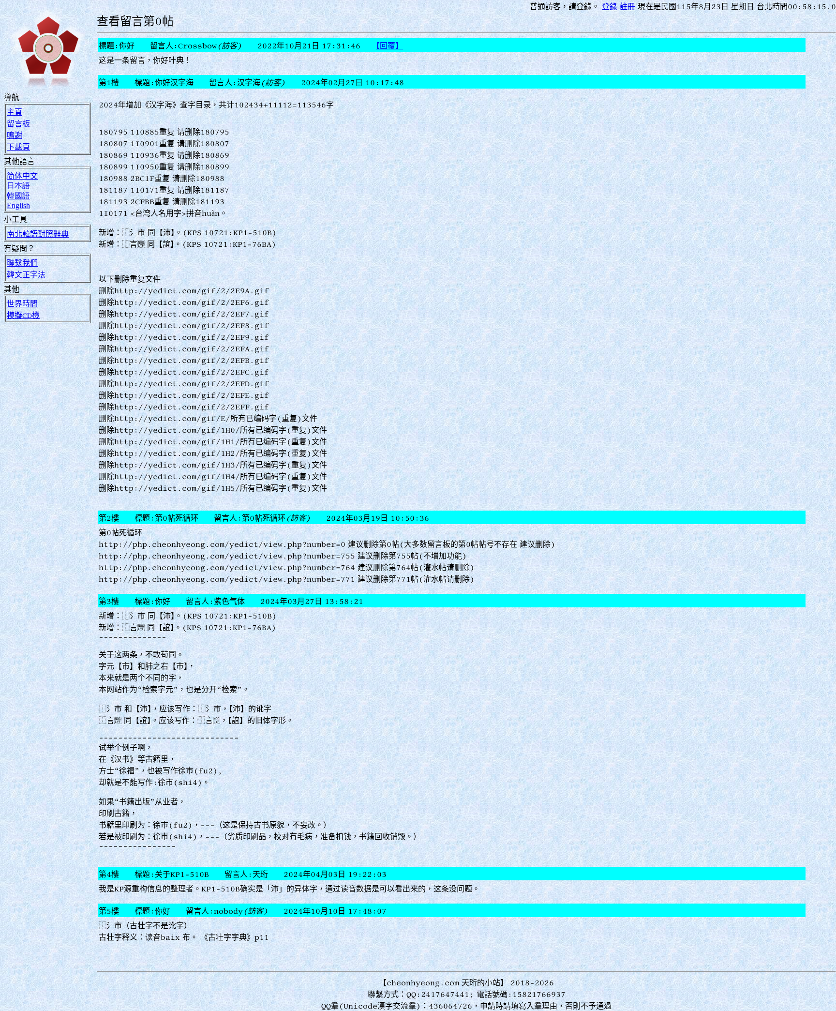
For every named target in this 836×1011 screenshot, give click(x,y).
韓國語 (18, 195)
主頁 (14, 112)
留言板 (18, 123)
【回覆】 (389, 45)
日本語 (18, 185)
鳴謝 (14, 135)
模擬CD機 (23, 315)
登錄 (609, 6)
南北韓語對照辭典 (38, 234)
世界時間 (22, 303)
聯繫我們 (22, 263)
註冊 (627, 6)
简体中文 (22, 176)
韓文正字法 (26, 274)
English (18, 205)
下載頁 (18, 147)
